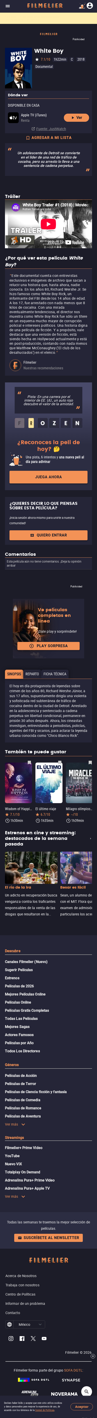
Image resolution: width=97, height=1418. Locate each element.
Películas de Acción (21, 1075)
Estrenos (12, 978)
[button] (40, 1324)
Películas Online (18, 1002)
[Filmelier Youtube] (44, 1339)
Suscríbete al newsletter (51, 1238)
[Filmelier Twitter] (33, 1339)
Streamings (14, 1137)
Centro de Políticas (20, 1294)
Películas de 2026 (19, 986)
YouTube (12, 1156)
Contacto (12, 1312)
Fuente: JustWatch (51, 128)
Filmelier (29, 362)
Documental (44, 66)
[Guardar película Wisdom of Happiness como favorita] (29, 762)
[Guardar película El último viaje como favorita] (59, 762)
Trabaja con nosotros (22, 1284)
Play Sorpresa (52, 646)
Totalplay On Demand (22, 1172)
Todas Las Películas (21, 1018)
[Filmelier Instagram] (10, 1339)
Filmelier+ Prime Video (23, 1148)
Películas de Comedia (22, 1100)
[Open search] (86, 1391)
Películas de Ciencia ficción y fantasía (36, 1092)
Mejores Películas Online (25, 994)
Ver (79, 117)
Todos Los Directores (22, 1051)
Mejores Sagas (17, 1027)
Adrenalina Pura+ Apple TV (27, 1188)
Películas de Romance (23, 1108)
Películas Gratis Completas (27, 1010)
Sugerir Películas (19, 970)
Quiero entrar (52, 535)
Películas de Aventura (23, 1116)
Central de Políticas (44, 1410)
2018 (81, 59)
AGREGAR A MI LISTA (52, 138)
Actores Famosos (19, 1035)
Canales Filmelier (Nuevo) (26, 962)
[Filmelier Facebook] (22, 1339)
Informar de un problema (25, 1303)
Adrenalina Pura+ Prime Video (30, 1180)
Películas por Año (19, 1043)
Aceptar (81, 1406)
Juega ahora (48, 477)
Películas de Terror (20, 1084)
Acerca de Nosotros (21, 1275)
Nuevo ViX (13, 1164)
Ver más (11, 1124)
